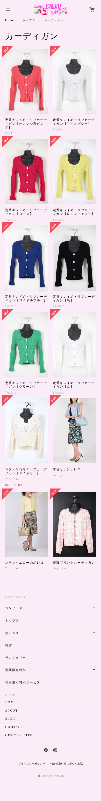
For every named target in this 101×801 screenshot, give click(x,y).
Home (9, 20)
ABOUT (11, 710)
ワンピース (14, 608)
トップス (29, 20)
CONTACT (14, 726)
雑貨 (8, 645)
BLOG (10, 718)
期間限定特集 (15, 670)
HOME (10, 702)
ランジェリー (15, 658)
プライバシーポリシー (31, 763)
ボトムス (12, 633)
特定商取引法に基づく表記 (67, 763)
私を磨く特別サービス (22, 682)
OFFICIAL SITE (18, 735)
